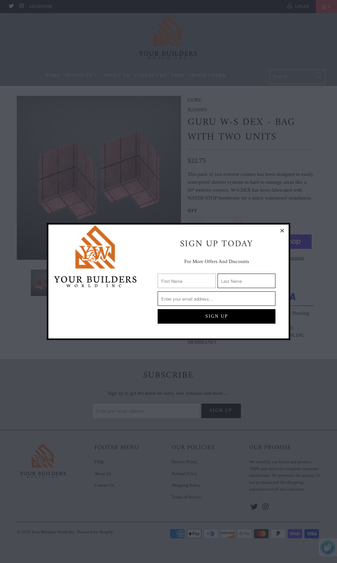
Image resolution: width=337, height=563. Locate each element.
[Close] (283, 230)
